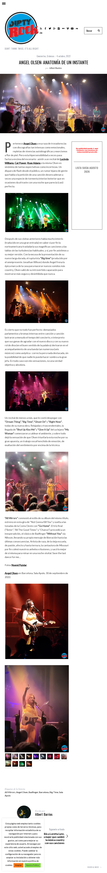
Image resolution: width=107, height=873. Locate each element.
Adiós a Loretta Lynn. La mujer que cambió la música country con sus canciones (53, 836)
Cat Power (20, 162)
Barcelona (44, 792)
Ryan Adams (34, 162)
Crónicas (50, 56)
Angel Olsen (22, 792)
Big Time (53, 792)
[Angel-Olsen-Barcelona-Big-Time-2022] (50, 757)
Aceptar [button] (18, 865)
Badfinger (33, 792)
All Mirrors (10, 792)
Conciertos (41, 56)
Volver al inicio (93, 867)
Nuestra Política (32, 865)
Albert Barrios (55, 67)
